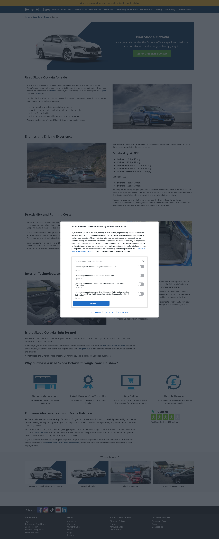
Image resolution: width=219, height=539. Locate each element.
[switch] (141, 266)
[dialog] (109, 269)
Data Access (109, 312)
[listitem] (109, 261)
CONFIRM (91, 303)
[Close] (153, 226)
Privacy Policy (123, 312)
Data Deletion (95, 312)
